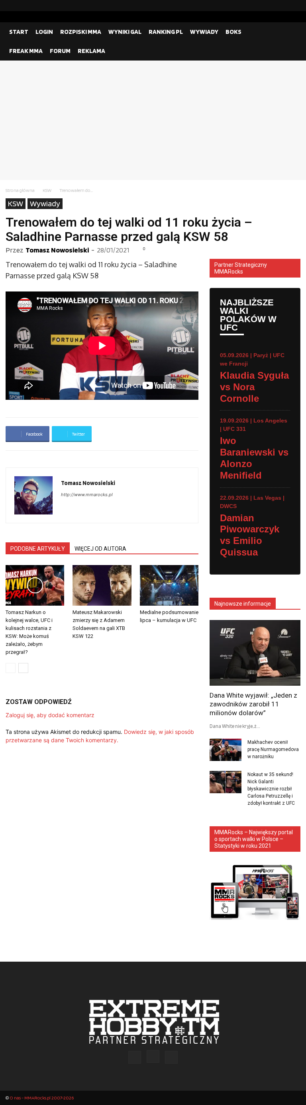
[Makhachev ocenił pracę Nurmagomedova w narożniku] (225, 750)
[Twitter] (294, 5)
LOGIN (44, 31)
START (18, 31)
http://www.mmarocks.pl (87, 494)
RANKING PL (166, 31)
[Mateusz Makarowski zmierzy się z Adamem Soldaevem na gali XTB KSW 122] (102, 585)
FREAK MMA (26, 51)
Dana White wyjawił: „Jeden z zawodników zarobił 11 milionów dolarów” (253, 704)
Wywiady (45, 203)
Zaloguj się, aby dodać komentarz (50, 715)
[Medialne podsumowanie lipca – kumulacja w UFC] (169, 585)
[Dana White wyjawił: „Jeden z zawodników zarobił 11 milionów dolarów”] (255, 653)
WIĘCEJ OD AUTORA (100, 549)
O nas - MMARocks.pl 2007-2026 (42, 1098)
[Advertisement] (153, 120)
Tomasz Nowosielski (57, 250)
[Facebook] (269, 5)
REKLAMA (91, 51)
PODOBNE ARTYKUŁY (37, 549)
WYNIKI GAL (124, 31)
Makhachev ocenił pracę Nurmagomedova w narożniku (273, 749)
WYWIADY (204, 31)
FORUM (60, 51)
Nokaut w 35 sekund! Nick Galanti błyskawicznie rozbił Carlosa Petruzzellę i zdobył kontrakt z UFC (271, 789)
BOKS (233, 31)
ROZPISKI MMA (80, 31)
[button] (290, 32)
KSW (47, 190)
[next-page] (23, 668)
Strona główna (20, 190)
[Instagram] (282, 5)
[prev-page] (11, 668)
